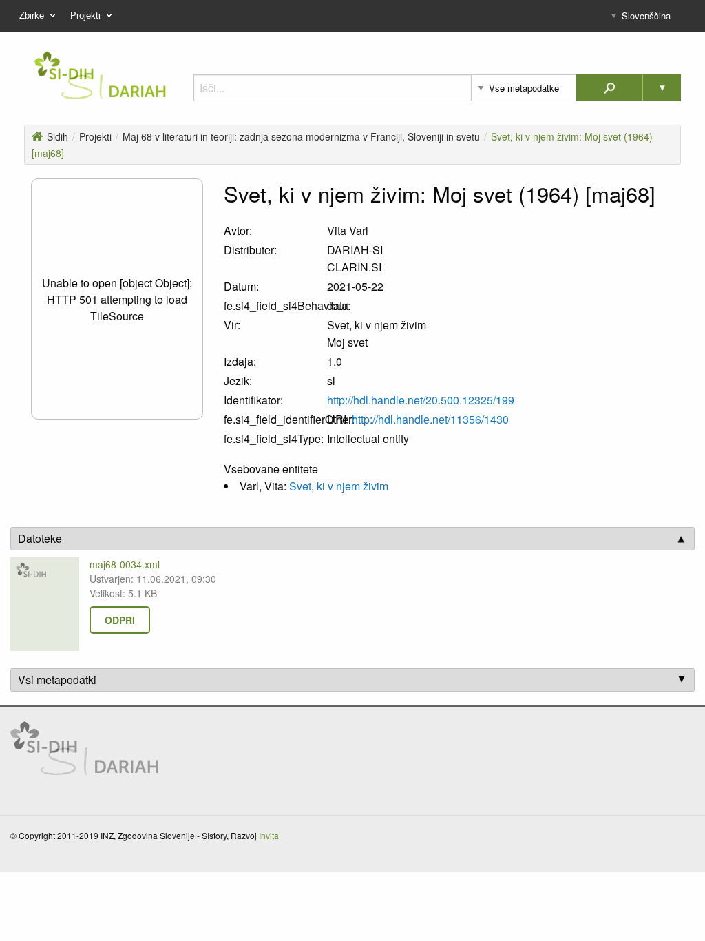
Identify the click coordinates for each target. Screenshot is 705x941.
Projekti (95, 136)
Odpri (120, 620)
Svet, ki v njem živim (338, 486)
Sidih (57, 136)
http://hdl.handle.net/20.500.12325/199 (420, 400)
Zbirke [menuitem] (31, 15)
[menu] (352, 16)
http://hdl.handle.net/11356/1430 (430, 419)
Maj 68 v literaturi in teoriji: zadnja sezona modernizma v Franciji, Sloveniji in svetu (301, 136)
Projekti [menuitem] (85, 15)
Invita (269, 835)
